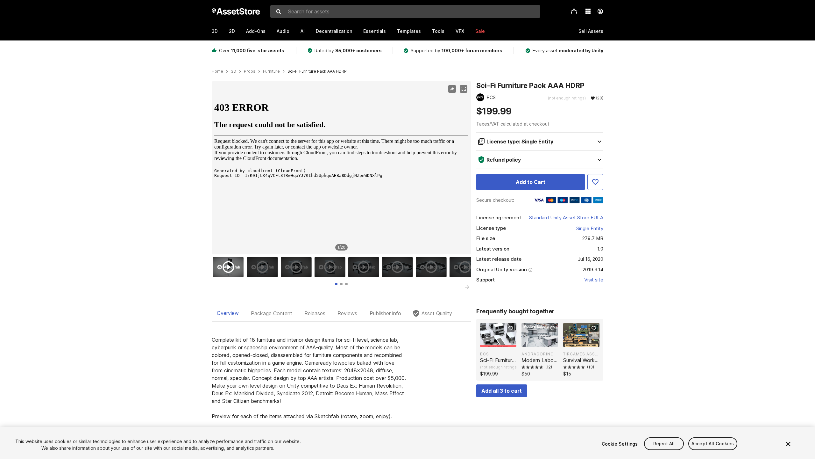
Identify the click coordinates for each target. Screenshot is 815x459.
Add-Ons (256, 31)
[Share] (452, 89)
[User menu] (600, 11)
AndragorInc (537, 354)
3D (215, 31)
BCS (484, 354)
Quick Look (501, 341)
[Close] (788, 444)
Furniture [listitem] (271, 71)
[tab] (336, 284)
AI (303, 31)
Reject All (664, 444)
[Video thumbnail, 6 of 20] (399, 267)
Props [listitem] (249, 71)
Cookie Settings (620, 444)
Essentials (374, 31)
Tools (438, 31)
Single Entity (589, 228)
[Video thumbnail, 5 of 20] (365, 267)
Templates (409, 31)
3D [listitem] (233, 71)
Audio (283, 31)
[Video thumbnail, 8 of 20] (466, 267)
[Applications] (588, 11)
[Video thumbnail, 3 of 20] (298, 267)
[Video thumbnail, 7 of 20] (433, 267)
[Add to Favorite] (595, 182)
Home (217, 71)
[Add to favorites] (510, 328)
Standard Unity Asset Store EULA (566, 218)
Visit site (593, 280)
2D (232, 31)
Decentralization (334, 31)
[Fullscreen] (463, 89)
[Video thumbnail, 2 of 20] (264, 267)
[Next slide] (467, 287)
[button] (574, 11)
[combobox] (405, 11)
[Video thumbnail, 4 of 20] (331, 267)
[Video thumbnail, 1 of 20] (230, 267)
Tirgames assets (581, 354)
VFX (460, 31)
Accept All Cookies (712, 444)
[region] (341, 168)
